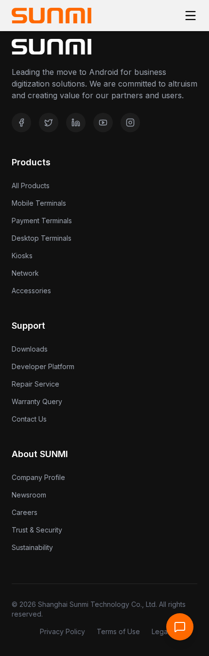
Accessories (31, 290)
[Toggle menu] (190, 15)
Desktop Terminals (41, 238)
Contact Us (29, 419)
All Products (31, 185)
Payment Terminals (42, 220)
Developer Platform (43, 366)
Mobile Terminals (39, 203)
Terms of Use (118, 631)
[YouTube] (103, 122)
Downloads (30, 349)
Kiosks (22, 255)
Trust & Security (37, 530)
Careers (24, 512)
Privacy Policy (62, 631)
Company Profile (38, 477)
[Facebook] (21, 122)
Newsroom (29, 495)
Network (25, 273)
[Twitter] (48, 122)
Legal (160, 631)
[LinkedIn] (76, 122)
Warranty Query (37, 401)
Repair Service (35, 384)
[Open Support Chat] (179, 626)
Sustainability (32, 547)
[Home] (51, 15)
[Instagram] (130, 122)
